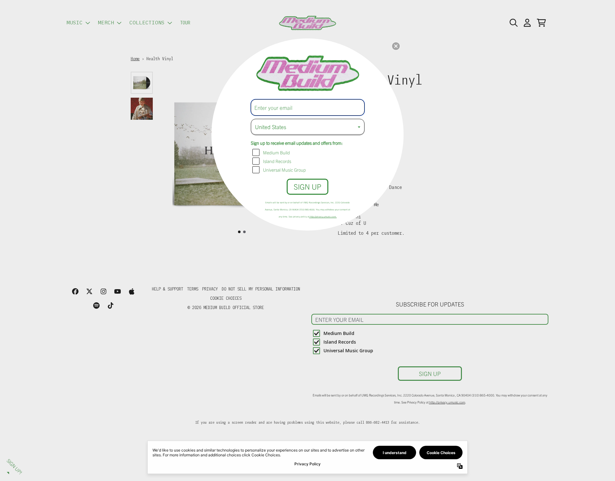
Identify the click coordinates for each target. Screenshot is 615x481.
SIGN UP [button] (307, 186)
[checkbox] (308, 152)
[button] (396, 46)
